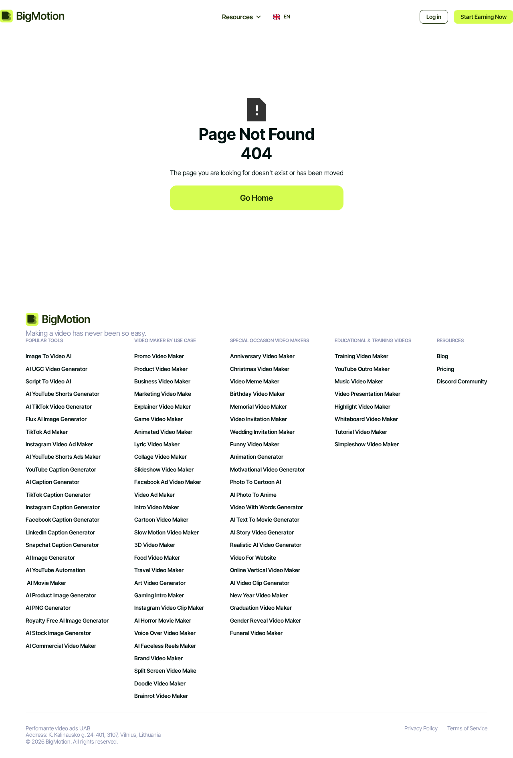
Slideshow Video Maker (164, 469)
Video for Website (253, 557)
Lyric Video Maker (157, 444)
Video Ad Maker (154, 495)
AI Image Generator (50, 557)
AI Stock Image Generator (58, 633)
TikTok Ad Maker (47, 432)
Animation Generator (256, 457)
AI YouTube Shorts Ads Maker (63, 457)
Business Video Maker (162, 381)
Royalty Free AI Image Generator (67, 620)
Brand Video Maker (158, 658)
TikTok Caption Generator (58, 495)
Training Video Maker (361, 356)
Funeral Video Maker (256, 633)
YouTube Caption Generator (61, 469)
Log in (433, 16)
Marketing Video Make (162, 394)
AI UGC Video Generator (56, 369)
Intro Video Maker (156, 507)
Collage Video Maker (160, 457)
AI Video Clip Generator (259, 583)
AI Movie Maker (46, 583)
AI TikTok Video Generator (59, 406)
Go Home (256, 198)
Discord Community (462, 381)
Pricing (445, 369)
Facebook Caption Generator (62, 519)
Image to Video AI (48, 356)
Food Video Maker (157, 557)
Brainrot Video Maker (161, 696)
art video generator (160, 583)
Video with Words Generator (266, 507)
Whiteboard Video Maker (366, 419)
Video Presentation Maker (367, 394)
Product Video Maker (161, 369)
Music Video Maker (359, 381)
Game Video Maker (158, 419)
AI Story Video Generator (262, 532)
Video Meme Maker (254, 381)
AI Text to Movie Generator (264, 519)
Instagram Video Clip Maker (169, 608)
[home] (39, 17)
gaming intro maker (159, 595)
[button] (242, 17)
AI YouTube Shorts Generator (62, 394)
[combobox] (281, 17)
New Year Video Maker (259, 595)
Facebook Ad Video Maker (167, 482)
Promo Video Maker (159, 356)
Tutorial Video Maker (361, 432)
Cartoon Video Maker (161, 519)
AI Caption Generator (52, 482)
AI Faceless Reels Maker (165, 646)
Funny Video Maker (254, 444)
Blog (442, 356)
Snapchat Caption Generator (62, 545)
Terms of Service (467, 728)
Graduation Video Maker (261, 608)
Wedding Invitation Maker (262, 432)
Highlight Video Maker (362, 406)
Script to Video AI (48, 381)
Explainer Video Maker (162, 406)
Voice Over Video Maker (165, 633)
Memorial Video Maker (258, 406)
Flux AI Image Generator (56, 419)
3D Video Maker (154, 545)
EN (287, 17)
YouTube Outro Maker (362, 369)
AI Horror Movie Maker (162, 620)
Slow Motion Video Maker (166, 532)
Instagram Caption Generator (63, 507)
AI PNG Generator (48, 608)
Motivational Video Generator (267, 469)
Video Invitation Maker (258, 419)
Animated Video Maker (163, 432)
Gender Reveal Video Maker (265, 620)
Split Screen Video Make (165, 670)
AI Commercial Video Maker (61, 646)
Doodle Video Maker (160, 683)
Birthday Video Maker (257, 394)
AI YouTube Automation (55, 570)
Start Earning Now (483, 16)
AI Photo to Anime (253, 495)
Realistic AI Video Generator (265, 545)
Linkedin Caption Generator (60, 532)
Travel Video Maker (159, 570)
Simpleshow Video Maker (367, 444)
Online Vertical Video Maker (265, 570)
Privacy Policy (421, 728)
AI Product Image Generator (61, 595)
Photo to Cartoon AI (255, 482)
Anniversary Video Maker (262, 356)
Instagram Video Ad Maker (59, 444)
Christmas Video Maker (259, 369)
